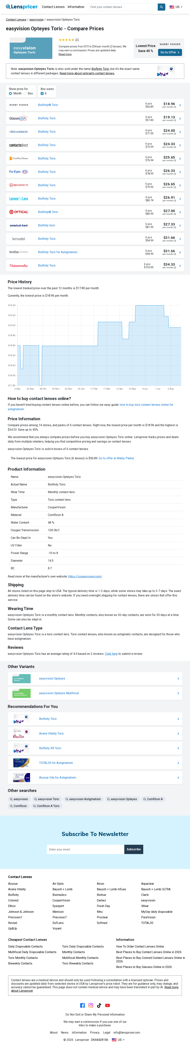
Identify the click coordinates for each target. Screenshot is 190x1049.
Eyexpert (58, 906)
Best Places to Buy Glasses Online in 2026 (144, 967)
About (54, 1032)
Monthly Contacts (73, 952)
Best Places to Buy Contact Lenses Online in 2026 (148, 952)
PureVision (148, 917)
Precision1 (15, 917)
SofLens (58, 923)
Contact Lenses (53, 7)
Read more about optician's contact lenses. (87, 73)
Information (76, 7)
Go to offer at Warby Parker (116, 458)
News (64, 1032)
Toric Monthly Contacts (23, 958)
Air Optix (58, 883)
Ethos (12, 906)
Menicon (58, 912)
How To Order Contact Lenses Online (140, 946)
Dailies (101, 900)
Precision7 (60, 917)
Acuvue (13, 883)
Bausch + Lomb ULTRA (156, 889)
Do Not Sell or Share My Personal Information (95, 1014)
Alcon (100, 883)
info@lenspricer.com (127, 1032)
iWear (145, 906)
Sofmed (102, 923)
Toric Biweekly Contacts (77, 963)
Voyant (57, 928)
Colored (13, 900)
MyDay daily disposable (157, 912)
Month (17, 93)
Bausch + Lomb (63, 889)
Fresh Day (103, 906)
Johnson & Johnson (21, 912)
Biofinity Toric (100, 69)
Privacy (95, 1032)
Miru (100, 912)
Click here (111, 654)
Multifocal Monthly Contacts (80, 958)
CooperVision (61, 900)
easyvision (37, 19)
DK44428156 (99, 1040)
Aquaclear (147, 883)
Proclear (102, 917)
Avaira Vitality (17, 889)
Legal (106, 1032)
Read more (65, 54)
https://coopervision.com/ (85, 576)
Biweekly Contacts (20, 963)
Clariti (145, 895)
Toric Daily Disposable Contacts (83, 946)
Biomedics (59, 895)
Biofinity (13, 895)
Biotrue (101, 895)
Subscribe (134, 849)
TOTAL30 (147, 923)
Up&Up (12, 928)
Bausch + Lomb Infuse (111, 889)
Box (30, 93)
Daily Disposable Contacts (25, 946)
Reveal (12, 923)
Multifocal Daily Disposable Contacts (32, 952)
